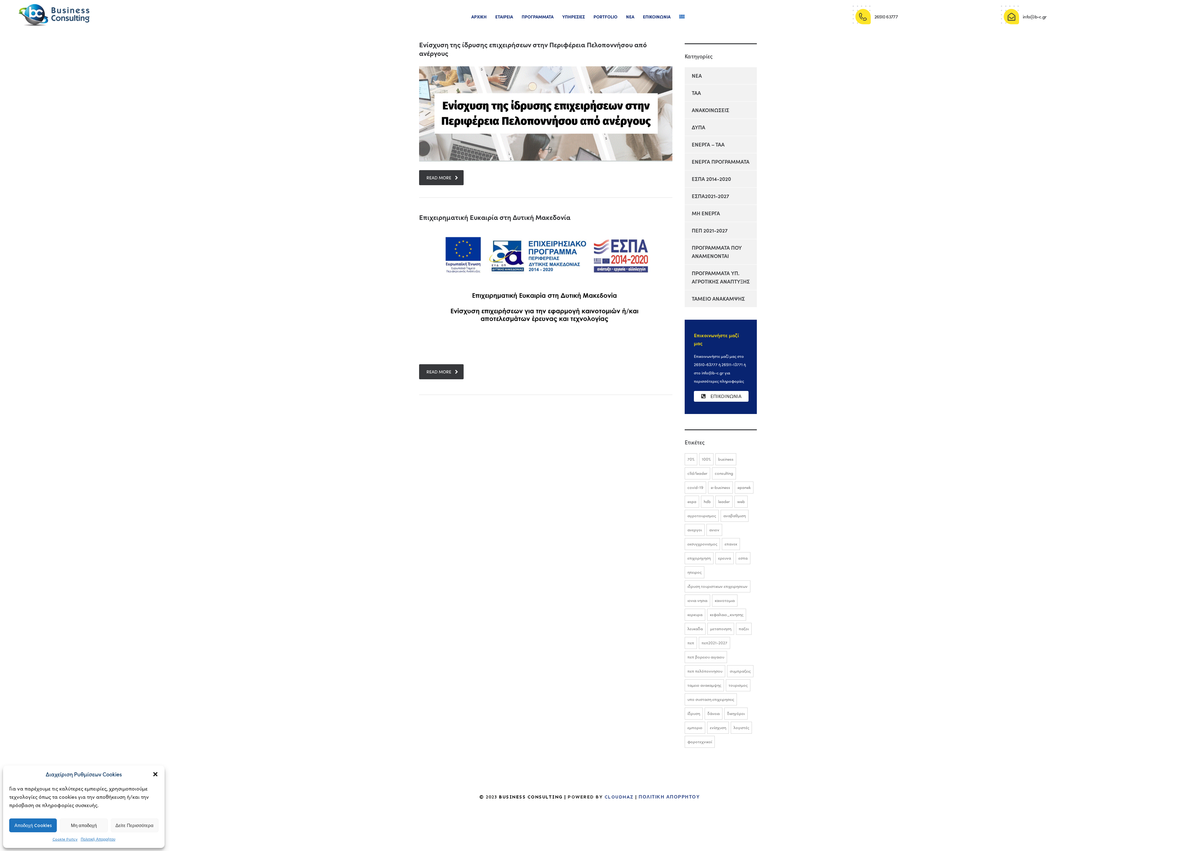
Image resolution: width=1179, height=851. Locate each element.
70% (691, 459)
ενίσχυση (718, 727)
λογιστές (741, 727)
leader (724, 501)
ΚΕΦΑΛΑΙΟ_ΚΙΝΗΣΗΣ (726, 614)
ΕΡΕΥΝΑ (724, 558)
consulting (724, 473)
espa (691, 501)
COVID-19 (695, 487)
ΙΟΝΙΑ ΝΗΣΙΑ (697, 600)
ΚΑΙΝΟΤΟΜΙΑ (725, 600)
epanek (744, 487)
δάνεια (713, 713)
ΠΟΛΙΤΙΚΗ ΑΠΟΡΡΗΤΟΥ (669, 797)
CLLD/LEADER (697, 473)
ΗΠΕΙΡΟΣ (694, 572)
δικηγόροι (736, 713)
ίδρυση (693, 713)
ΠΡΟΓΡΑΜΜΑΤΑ (538, 17)
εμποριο (694, 727)
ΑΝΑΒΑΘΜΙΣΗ (734, 515)
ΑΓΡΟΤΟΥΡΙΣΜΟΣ (701, 515)
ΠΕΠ (690, 643)
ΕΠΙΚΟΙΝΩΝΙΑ (657, 17)
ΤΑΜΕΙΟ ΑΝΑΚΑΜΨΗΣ (718, 298)
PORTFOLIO (605, 17)
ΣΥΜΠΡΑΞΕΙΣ (740, 671)
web (741, 501)
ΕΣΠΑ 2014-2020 (711, 178)
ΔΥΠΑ (698, 127)
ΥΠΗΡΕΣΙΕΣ (573, 17)
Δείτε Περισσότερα (134, 825)
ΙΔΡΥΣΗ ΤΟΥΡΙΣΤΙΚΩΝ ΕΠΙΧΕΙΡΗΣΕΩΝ (717, 586)
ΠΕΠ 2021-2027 (710, 230)
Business (725, 459)
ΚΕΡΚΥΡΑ (694, 614)
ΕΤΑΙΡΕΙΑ (504, 17)
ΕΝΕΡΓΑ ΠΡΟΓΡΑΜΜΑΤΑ (720, 161)
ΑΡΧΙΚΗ (479, 17)
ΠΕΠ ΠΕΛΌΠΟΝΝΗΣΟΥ (704, 671)
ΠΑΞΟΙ (744, 628)
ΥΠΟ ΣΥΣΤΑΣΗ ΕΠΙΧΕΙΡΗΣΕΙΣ (710, 699)
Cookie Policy (65, 839)
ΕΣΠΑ (743, 558)
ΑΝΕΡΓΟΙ (694, 530)
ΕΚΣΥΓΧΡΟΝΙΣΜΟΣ (702, 544)
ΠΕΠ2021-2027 (714, 643)
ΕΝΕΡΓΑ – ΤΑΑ (708, 144)
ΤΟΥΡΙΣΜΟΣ (738, 685)
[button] (155, 774)
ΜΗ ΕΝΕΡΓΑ (706, 213)
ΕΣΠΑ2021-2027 (710, 196)
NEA (697, 75)
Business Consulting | (532, 797)
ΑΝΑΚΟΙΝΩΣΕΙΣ (710, 110)
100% (706, 459)
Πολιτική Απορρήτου (98, 839)
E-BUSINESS (720, 487)
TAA (696, 92)
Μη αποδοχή (84, 825)
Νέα (630, 17)
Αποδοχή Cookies (33, 825)
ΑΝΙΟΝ (714, 530)
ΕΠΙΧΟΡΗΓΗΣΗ (699, 558)
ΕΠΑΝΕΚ (731, 544)
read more (438, 178)
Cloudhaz (618, 797)
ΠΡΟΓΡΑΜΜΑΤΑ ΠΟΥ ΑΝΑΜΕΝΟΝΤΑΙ (717, 252)
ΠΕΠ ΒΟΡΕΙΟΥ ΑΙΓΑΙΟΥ (705, 657)
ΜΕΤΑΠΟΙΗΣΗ (720, 628)
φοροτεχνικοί (699, 741)
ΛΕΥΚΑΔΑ (695, 628)
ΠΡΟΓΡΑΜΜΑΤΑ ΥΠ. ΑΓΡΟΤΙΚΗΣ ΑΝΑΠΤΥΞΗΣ (721, 277)
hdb (707, 501)
